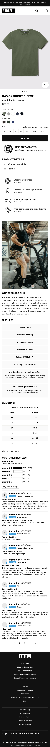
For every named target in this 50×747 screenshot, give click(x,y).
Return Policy (25, 710)
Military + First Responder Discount (25, 697)
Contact (25, 687)
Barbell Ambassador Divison (25, 674)
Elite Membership (25, 671)
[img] (14, 493)
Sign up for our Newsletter (20, 733)
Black (22, 113)
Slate (8, 113)
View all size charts (11, 451)
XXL (27, 131)
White (13, 113)
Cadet (17, 113)
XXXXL (42, 131)
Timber (4, 122)
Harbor (13, 122)
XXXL (34, 131)
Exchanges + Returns (25, 690)
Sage (4, 113)
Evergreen (8, 122)
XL (21, 131)
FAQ (25, 701)
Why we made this (17, 164)
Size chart (44, 127)
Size (3, 127)
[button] (7, 100)
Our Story (25, 663)
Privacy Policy (25, 717)
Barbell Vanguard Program (25, 678)
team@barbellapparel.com (32, 742)
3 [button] (24, 643)
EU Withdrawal (25, 724)
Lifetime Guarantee (25, 667)
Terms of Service (25, 721)
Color (7, 110)
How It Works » (20, 152)
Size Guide (25, 694)
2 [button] (19, 643)
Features (12, 168)
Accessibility (25, 713)
